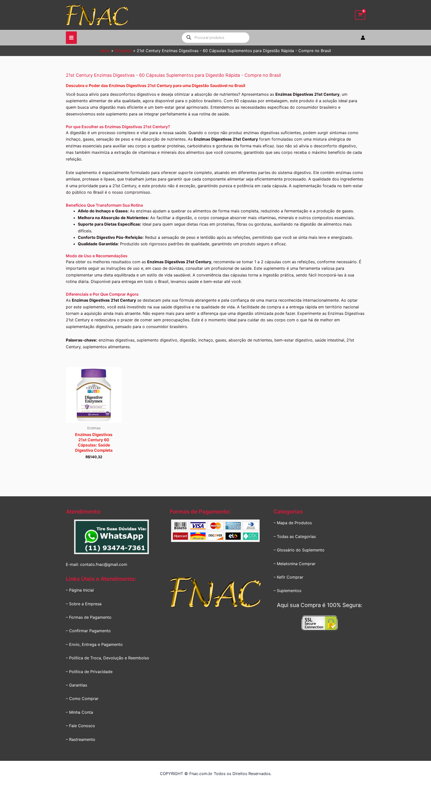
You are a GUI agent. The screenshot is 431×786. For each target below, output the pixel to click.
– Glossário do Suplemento (299, 549)
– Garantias (76, 685)
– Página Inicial (80, 590)
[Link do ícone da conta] (363, 37)
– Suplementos (287, 590)
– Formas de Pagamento (88, 617)
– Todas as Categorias (295, 536)
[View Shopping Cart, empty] (360, 15)
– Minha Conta (79, 712)
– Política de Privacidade (89, 671)
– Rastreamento (80, 739)
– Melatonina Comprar (295, 563)
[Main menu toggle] (71, 37)
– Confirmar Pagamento (88, 630)
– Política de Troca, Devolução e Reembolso (107, 657)
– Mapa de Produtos (293, 522)
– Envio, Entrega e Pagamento (94, 644)
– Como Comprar (82, 698)
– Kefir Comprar (288, 577)
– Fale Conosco (80, 725)
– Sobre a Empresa (84, 603)
